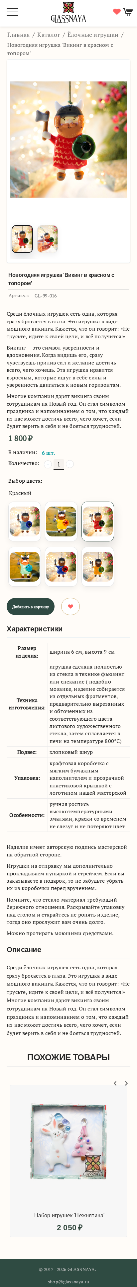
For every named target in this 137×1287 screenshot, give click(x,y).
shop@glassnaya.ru (68, 1281)
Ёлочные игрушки (93, 35)
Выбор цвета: (25, 480)
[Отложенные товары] (116, 12)
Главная (18, 35)
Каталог (48, 35)
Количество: (23, 463)
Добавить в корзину (30, 606)
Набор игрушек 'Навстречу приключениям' (76, 1106)
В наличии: (22, 452)
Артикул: (19, 295)
